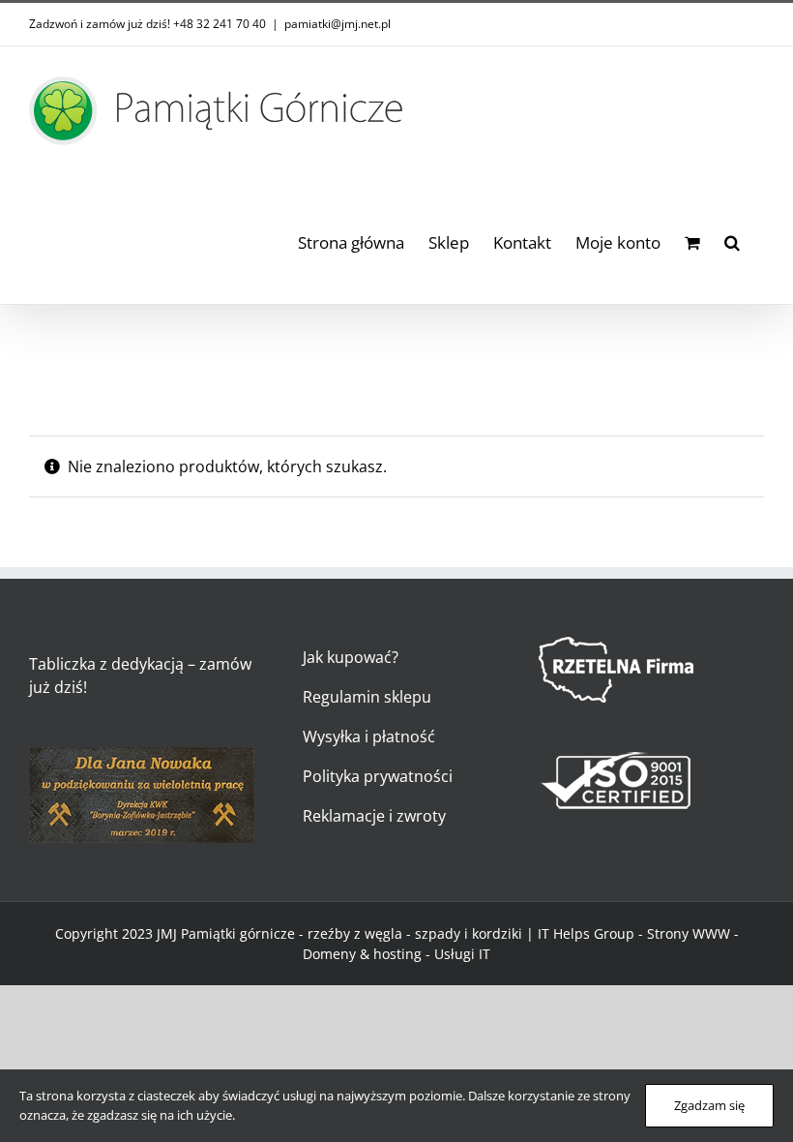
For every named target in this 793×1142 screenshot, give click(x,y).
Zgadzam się (709, 1105)
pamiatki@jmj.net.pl (337, 23)
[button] (732, 239)
